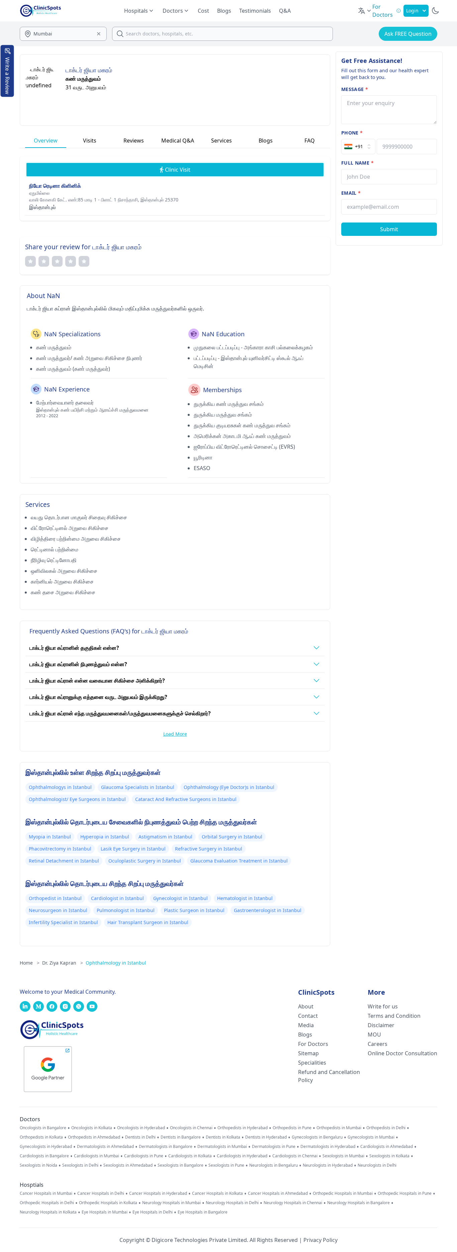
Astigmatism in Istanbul (165, 836)
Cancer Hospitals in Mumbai (46, 1193)
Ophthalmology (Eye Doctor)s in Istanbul (229, 787)
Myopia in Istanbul (50, 836)
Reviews (133, 140)
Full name (357, 163)
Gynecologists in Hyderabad (46, 1146)
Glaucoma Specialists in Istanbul (137, 787)
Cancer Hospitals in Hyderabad (158, 1193)
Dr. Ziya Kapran (62, 963)
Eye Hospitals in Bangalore (202, 1212)
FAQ (309, 140)
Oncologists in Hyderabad (141, 1128)
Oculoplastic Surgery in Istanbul (144, 861)
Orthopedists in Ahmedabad (94, 1137)
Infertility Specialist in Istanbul (63, 922)
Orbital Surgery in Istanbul (232, 836)
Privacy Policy (320, 1240)
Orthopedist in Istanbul (55, 898)
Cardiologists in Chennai (294, 1156)
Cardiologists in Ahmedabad (386, 1146)
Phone (352, 132)
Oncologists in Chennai (191, 1128)
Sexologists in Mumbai (343, 1156)
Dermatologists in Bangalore (165, 1146)
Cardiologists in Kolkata (190, 1156)
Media (306, 1025)
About (305, 1006)
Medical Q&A (177, 140)
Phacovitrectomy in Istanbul (60, 848)
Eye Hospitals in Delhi (152, 1212)
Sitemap (308, 1053)
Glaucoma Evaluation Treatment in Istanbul (239, 861)
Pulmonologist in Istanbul (126, 910)
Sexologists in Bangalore (180, 1165)
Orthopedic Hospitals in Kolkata (108, 1202)
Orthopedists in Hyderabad (242, 1128)
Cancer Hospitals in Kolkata (217, 1193)
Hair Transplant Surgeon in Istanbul (147, 922)
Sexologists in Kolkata (389, 1156)
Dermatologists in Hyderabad (327, 1146)
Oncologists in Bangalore (43, 1128)
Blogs (224, 10)
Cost (203, 10)
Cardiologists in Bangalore (44, 1156)
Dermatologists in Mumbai (222, 1146)
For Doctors (313, 1044)
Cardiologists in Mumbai (96, 1156)
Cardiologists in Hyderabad (242, 1156)
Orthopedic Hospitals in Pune (405, 1193)
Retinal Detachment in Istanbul (64, 861)
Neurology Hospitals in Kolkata (48, 1212)
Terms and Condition (394, 1015)
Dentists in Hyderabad (266, 1137)
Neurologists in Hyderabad (328, 1165)
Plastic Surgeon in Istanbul (194, 910)
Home (29, 963)
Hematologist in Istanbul (245, 898)
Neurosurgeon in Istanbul (58, 910)
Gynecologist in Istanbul (180, 898)
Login (412, 10)
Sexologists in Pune (226, 1165)
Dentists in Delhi (140, 1137)
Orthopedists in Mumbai (338, 1128)
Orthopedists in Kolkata (41, 1137)
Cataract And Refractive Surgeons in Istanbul (186, 799)
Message (354, 89)
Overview (46, 140)
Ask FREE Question (408, 33)
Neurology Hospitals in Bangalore (358, 1202)
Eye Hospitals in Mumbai (104, 1212)
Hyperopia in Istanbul (104, 836)
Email (351, 193)
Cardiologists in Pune (143, 1156)
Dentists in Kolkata (223, 1137)
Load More (175, 734)
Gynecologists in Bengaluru (317, 1137)
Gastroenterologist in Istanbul (267, 910)
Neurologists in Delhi (377, 1165)
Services (221, 140)
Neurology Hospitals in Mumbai (171, 1202)
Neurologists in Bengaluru (273, 1165)
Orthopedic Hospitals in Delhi (47, 1202)
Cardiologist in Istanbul (117, 898)
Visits (89, 140)
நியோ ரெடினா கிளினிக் (55, 185)
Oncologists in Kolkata (91, 1128)
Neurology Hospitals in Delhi (232, 1202)
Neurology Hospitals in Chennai (293, 1202)
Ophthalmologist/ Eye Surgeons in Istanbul (77, 799)
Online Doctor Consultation (402, 1053)
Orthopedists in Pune (292, 1128)
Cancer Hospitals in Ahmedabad (278, 1193)
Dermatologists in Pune (273, 1146)
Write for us (383, 1006)
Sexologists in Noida (38, 1165)
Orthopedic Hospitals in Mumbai (343, 1193)
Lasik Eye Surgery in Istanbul (133, 848)
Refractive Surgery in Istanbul (208, 848)
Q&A (285, 10)
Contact (308, 1015)
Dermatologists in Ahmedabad (105, 1146)
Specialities (312, 1062)
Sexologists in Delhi (80, 1165)
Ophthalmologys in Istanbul (60, 787)
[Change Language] (365, 11)
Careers (377, 1044)
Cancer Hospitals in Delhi (100, 1193)
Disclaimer (381, 1025)
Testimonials (255, 10)
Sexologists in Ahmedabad (128, 1165)
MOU (374, 1034)
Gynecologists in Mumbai (371, 1137)
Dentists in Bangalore (181, 1137)
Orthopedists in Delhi (385, 1128)
